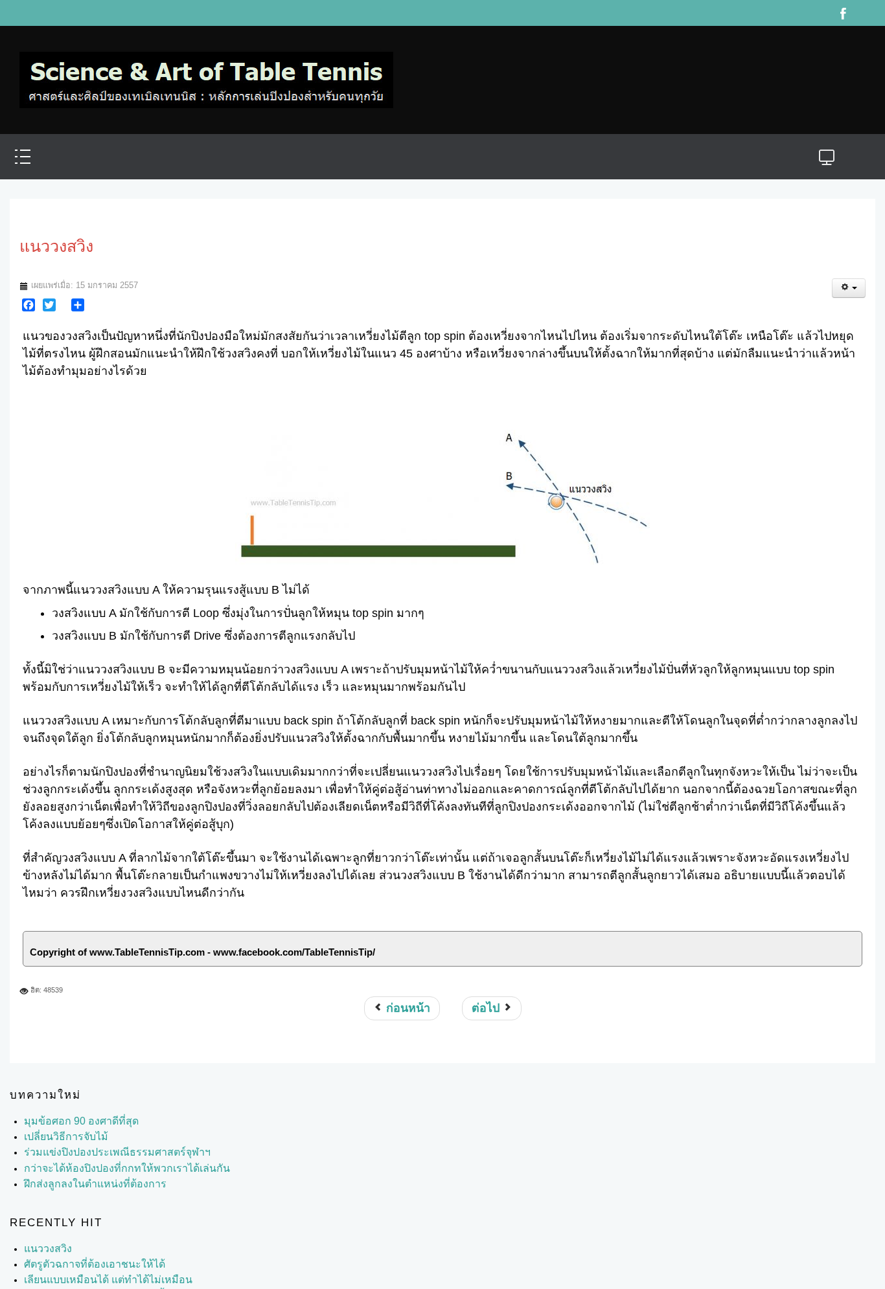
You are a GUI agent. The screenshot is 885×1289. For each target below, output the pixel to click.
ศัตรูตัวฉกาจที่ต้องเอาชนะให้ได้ (86, 1251)
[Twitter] (49, 292)
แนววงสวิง (45, 1236)
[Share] (78, 292)
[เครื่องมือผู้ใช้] (849, 275)
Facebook (843, 13)
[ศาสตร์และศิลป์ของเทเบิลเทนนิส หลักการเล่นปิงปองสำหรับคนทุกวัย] (206, 73)
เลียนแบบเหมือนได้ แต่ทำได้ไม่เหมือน (98, 1267)
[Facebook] (28, 292)
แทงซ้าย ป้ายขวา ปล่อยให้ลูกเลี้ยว (91, 1282)
